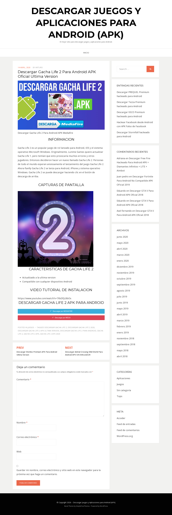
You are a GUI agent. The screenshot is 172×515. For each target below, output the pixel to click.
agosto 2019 (123, 290)
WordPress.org (125, 436)
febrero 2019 (124, 326)
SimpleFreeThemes (83, 506)
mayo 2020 (122, 242)
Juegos (31, 327)
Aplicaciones (123, 378)
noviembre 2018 (125, 338)
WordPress (104, 506)
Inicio (86, 52)
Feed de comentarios (128, 430)
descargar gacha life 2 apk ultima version (38, 330)
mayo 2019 (122, 308)
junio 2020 (122, 236)
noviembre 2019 (125, 272)
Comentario (23, 379)
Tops (119, 396)
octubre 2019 (124, 278)
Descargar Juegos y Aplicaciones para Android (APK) (86, 22)
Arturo (39, 67)
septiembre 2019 (126, 284)
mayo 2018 (122, 350)
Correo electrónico (27, 437)
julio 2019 (122, 296)
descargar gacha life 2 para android (78, 330)
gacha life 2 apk (31, 334)
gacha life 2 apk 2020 (50, 334)
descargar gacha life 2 (55, 327)
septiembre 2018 (126, 344)
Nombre (21, 422)
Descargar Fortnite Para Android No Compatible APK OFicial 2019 (135, 180)
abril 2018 (122, 356)
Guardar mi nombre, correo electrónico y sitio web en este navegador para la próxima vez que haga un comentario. (58, 472)
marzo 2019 (123, 320)
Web (18, 451)
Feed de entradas (126, 424)
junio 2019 (122, 302)
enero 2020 (123, 260)
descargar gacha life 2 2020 (81, 327)
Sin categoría (124, 390)
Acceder (121, 418)
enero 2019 (123, 332)
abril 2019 (122, 314)
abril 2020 (122, 248)
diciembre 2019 (125, 266)
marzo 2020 (123, 254)
